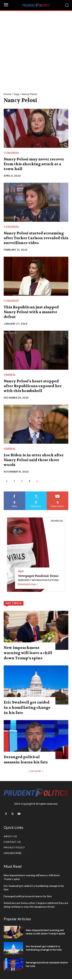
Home (7, 94)
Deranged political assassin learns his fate (28, 896)
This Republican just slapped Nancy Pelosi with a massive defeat (31, 312)
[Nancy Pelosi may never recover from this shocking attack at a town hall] (36, 128)
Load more (35, 771)
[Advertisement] (36, 49)
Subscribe (57, 492)
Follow (36, 492)
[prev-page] (7, 481)
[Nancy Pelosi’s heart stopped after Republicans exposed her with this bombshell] (36, 350)
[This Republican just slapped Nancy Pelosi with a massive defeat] (36, 276)
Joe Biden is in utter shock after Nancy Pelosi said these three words (34, 460)
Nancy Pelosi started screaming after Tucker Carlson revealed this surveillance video (36, 238)
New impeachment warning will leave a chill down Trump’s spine (28, 652)
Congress (11, 152)
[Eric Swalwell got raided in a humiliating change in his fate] (36, 684)
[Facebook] (6, 814)
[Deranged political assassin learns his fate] (36, 739)
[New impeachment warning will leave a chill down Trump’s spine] (36, 630)
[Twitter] (12, 814)
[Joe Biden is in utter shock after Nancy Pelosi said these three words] (36, 424)
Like (14, 492)
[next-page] (37, 481)
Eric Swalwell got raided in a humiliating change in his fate (27, 707)
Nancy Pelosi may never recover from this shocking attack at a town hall (34, 164)
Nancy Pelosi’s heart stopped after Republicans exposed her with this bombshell (33, 386)
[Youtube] (19, 814)
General (10, 374)
